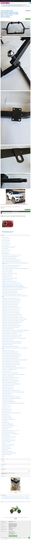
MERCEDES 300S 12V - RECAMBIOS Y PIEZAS (8, 388)
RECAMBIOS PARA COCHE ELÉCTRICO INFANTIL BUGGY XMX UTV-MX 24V (11, 299)
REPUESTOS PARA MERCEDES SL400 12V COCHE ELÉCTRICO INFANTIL (11, 363)
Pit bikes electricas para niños (5, 251)
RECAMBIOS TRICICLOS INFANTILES (6, 454)
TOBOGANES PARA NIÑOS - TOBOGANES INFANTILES (8, 440)
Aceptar (2, 539)
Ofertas (2, 501)
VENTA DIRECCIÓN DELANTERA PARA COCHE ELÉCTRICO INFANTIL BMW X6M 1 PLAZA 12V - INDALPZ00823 (16, 498)
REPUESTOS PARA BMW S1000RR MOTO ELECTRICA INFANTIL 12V (10, 353)
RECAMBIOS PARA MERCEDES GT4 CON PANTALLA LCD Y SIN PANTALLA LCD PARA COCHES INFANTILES (15, 330)
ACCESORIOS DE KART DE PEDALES (6, 448)
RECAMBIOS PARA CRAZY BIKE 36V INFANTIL (8, 328)
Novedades (2, 476)
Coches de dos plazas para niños (6, 242)
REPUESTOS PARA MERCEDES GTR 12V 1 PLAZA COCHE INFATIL (10, 361)
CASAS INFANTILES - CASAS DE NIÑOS (7, 417)
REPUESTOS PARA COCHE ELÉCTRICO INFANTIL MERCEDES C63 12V (11, 356)
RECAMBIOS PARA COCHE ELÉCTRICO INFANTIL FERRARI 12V (10, 306)
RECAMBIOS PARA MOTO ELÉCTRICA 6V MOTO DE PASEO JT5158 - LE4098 (11, 336)
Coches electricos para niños (5, 237)
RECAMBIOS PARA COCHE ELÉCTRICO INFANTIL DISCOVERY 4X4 (10, 304)
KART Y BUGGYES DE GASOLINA (6, 435)
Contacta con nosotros (3, 531)
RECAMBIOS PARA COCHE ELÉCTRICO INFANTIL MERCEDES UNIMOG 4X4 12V (12, 322)
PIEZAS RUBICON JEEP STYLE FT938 (6, 371)
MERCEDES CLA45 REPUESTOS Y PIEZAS (7, 271)
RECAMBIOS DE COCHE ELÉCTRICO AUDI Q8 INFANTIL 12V (9, 281)
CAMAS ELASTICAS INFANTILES (6, 446)
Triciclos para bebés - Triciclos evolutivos (6, 406)
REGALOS (3, 456)
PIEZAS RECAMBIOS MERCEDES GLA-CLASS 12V (8, 385)
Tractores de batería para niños (5, 404)
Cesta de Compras (3, 464)
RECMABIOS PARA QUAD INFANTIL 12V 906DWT (8, 350)
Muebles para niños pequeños (5, 414)
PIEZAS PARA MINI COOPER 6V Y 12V (6, 276)
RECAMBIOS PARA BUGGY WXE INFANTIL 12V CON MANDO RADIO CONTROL (12, 289)
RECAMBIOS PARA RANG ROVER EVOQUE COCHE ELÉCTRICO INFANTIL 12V (11, 341)
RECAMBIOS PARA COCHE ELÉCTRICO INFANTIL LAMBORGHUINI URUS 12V (11, 314)
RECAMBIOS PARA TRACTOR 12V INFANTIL (7, 344)
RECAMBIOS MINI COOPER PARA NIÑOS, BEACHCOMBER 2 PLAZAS (10, 377)
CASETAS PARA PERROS (5, 449)
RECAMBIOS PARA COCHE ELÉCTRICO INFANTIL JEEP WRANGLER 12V (11, 312)
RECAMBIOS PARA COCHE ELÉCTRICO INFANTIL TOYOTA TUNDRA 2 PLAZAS (12, 325)
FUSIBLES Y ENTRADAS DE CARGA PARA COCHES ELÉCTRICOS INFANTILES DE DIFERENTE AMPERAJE (15, 268)
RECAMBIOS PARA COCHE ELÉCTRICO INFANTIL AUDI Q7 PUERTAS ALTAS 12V (12, 294)
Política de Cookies (3, 527)
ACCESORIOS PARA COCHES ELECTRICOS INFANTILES (9, 258)
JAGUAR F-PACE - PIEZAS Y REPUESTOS (7, 270)
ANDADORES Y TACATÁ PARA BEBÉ (6, 441)
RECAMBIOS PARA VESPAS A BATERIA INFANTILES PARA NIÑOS (10, 346)
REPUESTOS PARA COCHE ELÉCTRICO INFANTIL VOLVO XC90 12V (10, 358)
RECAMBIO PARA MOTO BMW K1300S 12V (7, 279)
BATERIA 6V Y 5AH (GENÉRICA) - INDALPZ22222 (15, 491)
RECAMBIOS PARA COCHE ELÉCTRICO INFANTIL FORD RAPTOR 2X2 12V (11, 307)
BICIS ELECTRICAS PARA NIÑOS (6, 240)
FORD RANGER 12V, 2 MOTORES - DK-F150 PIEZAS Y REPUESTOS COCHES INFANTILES (13, 374)
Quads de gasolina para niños (5, 245)
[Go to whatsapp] (29, 538)
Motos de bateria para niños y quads (6, 250)
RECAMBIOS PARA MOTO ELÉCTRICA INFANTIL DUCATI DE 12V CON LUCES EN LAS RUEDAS (14, 338)
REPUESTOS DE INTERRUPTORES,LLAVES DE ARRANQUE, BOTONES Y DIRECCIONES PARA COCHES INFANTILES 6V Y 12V (15, 263)
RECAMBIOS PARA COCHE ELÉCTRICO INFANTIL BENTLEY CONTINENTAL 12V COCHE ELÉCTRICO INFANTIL (14, 296)
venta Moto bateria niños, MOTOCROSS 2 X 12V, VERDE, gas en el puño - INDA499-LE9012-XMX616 (15, 517)
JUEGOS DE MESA (4, 443)
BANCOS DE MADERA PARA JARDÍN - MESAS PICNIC (8, 432)
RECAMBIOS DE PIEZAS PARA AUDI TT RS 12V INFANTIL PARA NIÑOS (11, 390)
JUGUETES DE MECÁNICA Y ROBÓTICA (7, 409)
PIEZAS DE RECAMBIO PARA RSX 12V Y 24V (7, 395)
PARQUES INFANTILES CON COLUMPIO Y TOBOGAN (8, 419)
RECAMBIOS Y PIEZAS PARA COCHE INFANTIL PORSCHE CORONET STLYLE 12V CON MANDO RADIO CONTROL (15, 348)
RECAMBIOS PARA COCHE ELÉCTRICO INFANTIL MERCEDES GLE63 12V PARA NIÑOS (13, 320)
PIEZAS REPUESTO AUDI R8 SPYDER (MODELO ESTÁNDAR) (9, 278)
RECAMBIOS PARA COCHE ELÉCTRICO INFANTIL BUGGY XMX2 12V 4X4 (11, 301)
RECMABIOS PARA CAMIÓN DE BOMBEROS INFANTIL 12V (9, 401)
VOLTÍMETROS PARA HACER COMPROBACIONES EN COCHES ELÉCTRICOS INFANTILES (13, 403)
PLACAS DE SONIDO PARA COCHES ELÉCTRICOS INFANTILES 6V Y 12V (11, 259)
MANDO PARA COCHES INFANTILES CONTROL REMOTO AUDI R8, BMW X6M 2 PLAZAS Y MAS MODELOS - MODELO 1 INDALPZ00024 (8, 232)
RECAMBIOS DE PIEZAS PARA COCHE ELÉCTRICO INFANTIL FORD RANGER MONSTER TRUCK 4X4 (14, 287)
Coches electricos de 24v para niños (6, 243)
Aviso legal (2, 524)
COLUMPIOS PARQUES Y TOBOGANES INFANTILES (8, 425)
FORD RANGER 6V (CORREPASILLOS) (7, 393)
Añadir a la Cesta (28, 209)
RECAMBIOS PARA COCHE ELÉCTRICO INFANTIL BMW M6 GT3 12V (10, 298)
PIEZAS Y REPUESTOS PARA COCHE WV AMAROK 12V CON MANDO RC (11, 396)
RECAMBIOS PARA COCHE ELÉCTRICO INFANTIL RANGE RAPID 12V (10, 323)
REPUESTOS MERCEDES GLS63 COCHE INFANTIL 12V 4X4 (9, 379)
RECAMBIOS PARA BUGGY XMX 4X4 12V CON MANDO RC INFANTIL (10, 380)
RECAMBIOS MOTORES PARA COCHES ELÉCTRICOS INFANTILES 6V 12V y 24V (12, 261)
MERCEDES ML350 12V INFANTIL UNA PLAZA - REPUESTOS (9, 273)
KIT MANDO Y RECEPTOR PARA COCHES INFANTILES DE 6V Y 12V (10, 256)
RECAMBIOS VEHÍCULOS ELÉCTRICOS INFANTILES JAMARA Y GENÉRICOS (11, 398)
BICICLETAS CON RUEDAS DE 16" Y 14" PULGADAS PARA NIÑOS (10, 433)
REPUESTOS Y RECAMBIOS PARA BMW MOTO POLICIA (9, 366)
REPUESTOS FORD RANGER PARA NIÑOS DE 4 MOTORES (9, 382)
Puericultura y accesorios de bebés (6, 438)
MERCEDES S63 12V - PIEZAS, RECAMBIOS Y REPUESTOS (9, 369)
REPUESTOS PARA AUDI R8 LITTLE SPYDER (7, 387)
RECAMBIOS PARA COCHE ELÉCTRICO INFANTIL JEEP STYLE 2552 (10, 309)
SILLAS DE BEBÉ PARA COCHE (5, 422)
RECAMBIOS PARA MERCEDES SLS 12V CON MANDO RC (9, 333)
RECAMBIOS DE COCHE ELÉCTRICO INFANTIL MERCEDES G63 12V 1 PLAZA (11, 284)
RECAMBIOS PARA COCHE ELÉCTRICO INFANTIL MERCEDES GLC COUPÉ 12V (12, 315)
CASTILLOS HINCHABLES (5, 248)
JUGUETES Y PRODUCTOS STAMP (6, 411)
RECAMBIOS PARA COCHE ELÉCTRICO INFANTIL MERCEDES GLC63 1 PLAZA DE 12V (13, 317)
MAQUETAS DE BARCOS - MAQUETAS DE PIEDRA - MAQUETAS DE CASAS (11, 412)
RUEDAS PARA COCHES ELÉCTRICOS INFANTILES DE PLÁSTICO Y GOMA (11, 265)
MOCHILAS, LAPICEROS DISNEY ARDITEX (7, 451)
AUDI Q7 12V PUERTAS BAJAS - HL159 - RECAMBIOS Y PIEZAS (10, 372)
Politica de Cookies (5, 539)
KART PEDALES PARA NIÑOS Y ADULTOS (7, 427)
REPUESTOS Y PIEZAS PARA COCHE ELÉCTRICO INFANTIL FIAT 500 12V (11, 364)
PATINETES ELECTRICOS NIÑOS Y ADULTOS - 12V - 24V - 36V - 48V (10, 430)
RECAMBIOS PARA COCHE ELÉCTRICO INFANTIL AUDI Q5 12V (10, 292)
